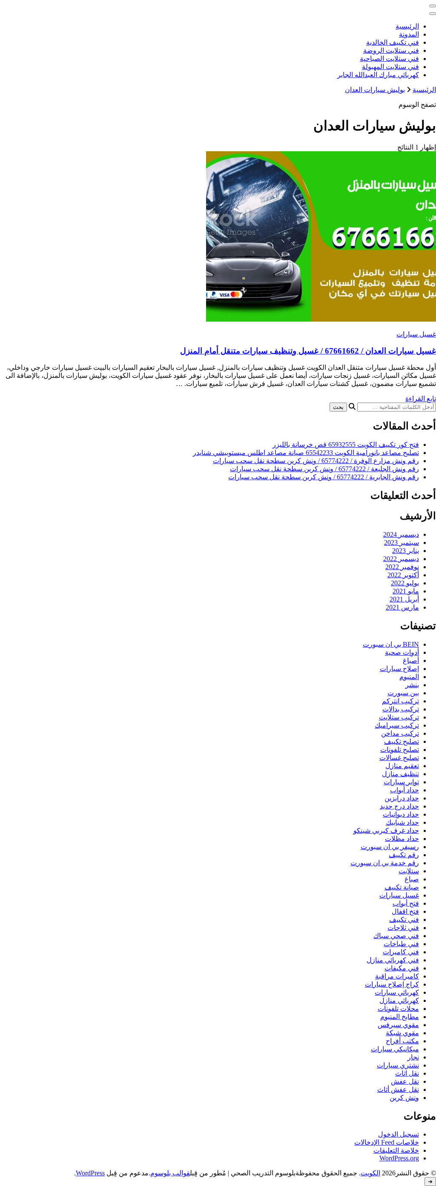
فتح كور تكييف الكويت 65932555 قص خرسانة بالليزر (345, 444)
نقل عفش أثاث (398, 1089)
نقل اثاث (407, 1073)
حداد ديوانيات (401, 814)
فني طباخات (401, 943)
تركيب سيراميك (397, 725)
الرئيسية (407, 26)
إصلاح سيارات (399, 668)
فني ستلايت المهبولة (390, 66)
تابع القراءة (420, 398)
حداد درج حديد (399, 806)
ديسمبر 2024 (401, 534)
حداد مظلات (402, 838)
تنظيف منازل (400, 773)
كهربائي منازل (399, 1000)
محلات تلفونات (398, 1008)
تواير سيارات (401, 782)
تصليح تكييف (401, 741)
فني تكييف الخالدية (392, 42)
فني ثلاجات (403, 927)
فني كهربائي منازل (393, 960)
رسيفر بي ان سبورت (390, 846)
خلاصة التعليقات (396, 1150)
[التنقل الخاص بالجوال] (432, 6)
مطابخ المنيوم (399, 1016)
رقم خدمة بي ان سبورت (384, 862)
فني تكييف (404, 919)
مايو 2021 (406, 591)
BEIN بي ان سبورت (391, 644)
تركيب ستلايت (399, 717)
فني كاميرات (401, 952)
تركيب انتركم (400, 701)
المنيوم (409, 676)
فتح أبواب (406, 903)
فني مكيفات (401, 968)
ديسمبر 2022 (401, 558)
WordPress (90, 1173)
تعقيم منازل (402, 765)
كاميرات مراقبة (397, 976)
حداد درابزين (401, 798)
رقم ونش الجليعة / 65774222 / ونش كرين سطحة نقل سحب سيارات (324, 468)
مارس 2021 (402, 607)
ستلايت (409, 871)
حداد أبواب (404, 790)
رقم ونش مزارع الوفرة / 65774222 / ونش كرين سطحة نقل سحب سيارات (316, 460)
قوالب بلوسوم (170, 1173)
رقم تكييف (404, 854)
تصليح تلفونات (399, 749)
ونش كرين (404, 1097)
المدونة (409, 34)
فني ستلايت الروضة (391, 50)
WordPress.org (399, 1158)
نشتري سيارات (398, 1065)
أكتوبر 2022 (403, 575)
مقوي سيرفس (398, 1024)
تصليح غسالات (399, 757)
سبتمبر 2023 (401, 542)
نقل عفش (405, 1081)
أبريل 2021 (404, 599)
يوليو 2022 (405, 583)
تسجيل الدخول (398, 1134)
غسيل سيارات (416, 334)
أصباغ (411, 660)
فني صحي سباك (396, 935)
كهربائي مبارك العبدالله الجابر (378, 74)
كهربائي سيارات (397, 992)
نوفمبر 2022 (402, 566)
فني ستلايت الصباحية (389, 58)
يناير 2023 (405, 550)
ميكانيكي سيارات (395, 1049)
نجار (413, 1057)
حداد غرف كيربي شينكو (386, 830)
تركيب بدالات (400, 709)
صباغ (411, 879)
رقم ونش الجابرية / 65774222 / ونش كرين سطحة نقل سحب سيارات (323, 477)
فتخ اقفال (405, 911)
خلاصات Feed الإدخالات (386, 1142)
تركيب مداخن (400, 733)
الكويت (370, 1173)
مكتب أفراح (402, 1041)
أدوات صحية (402, 652)
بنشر (412, 684)
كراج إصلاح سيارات (392, 984)
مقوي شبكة (402, 1032)
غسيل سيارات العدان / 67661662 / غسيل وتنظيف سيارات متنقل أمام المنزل (308, 350)
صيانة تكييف (401, 887)
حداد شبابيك (402, 822)
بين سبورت (403, 693)
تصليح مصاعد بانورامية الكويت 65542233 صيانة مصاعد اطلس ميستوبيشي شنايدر (306, 452)
